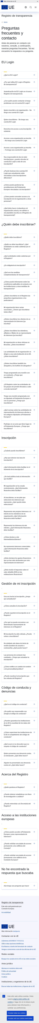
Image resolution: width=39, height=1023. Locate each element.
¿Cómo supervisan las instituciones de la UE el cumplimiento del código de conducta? (18, 735)
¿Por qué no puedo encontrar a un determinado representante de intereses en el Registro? (16, 625)
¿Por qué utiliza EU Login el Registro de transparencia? (17, 83)
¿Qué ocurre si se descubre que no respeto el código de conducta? (16, 745)
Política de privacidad (9, 971)
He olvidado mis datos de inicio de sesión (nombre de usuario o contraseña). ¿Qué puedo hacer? (16, 646)
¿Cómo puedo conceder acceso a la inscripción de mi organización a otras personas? (17, 199)
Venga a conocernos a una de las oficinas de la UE (19, 949)
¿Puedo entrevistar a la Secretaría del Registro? (17, 805)
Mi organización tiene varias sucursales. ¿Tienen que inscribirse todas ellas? (16, 310)
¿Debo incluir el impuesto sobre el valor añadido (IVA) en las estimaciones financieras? (16, 572)
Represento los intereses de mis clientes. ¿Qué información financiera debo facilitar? (17, 528)
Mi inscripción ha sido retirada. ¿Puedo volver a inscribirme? (18, 635)
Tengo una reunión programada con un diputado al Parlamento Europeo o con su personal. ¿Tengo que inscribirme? (17, 399)
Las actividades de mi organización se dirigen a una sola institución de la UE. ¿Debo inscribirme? (17, 354)
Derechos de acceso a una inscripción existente (17, 130)
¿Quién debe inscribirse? (13, 237)
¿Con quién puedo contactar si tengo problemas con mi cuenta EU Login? (17, 102)
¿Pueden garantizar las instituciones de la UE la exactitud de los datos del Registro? (17, 723)
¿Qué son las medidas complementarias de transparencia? (17, 274)
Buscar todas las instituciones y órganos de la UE (18, 986)
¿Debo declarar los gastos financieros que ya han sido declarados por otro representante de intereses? (17, 560)
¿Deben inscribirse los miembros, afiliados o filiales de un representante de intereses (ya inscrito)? (17, 333)
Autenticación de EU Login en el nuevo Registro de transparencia (18, 93)
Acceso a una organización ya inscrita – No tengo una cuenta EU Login (17, 139)
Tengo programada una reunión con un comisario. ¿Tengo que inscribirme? (17, 375)
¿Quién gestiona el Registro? (14, 787)
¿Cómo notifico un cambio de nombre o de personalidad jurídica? (17, 668)
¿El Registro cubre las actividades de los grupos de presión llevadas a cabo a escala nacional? (17, 387)
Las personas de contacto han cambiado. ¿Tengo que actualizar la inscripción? (16, 657)
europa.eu (16, 931)
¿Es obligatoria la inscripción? (15, 265)
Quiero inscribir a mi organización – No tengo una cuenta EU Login (18, 111)
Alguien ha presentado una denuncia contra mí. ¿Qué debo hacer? (17, 764)
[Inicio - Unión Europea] (12, 7)
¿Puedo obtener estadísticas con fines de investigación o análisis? (17, 795)
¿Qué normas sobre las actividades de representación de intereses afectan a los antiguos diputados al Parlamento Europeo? (17, 413)
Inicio (5, 22)
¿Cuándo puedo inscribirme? (14, 451)
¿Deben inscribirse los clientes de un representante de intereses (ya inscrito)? (17, 321)
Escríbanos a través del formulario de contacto (17, 946)
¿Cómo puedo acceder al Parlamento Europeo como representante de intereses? (17, 834)
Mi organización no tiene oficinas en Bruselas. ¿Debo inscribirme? (17, 343)
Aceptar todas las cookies (16, 1013)
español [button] (25, 7)
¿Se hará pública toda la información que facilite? (17, 478)
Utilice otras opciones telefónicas (13, 943)
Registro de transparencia (12, 902)
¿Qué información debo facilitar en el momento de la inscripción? (17, 468)
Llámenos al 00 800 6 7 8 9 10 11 (13, 941)
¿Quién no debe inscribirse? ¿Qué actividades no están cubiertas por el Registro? (17, 247)
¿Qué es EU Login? (11, 75)
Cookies (4, 977)
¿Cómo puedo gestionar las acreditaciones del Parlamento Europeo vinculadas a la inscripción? (17, 187)
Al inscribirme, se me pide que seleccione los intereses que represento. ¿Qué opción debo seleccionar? (15, 501)
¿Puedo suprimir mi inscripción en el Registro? (17, 614)
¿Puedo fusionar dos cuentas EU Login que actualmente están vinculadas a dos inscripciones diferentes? (16, 174)
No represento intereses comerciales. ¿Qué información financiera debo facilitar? (17, 549)
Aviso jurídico (6, 974)
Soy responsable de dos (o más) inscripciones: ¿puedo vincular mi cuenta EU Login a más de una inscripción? (16, 160)
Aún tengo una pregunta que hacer (16, 886)
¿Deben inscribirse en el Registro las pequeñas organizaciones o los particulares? (17, 298)
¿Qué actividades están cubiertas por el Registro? (17, 257)
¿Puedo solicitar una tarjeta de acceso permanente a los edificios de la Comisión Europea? (17, 857)
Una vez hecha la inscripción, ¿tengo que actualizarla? (17, 598)
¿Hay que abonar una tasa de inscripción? (14, 459)
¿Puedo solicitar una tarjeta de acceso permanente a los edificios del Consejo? (17, 846)
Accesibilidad (6, 912)
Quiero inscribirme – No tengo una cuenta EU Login (16, 121)
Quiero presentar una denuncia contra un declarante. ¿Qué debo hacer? (17, 755)
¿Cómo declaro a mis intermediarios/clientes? (12, 538)
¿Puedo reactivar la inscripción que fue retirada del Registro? (16, 677)
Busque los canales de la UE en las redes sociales (19, 959)
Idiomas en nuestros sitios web (12, 968)
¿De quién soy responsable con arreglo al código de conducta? (15, 712)
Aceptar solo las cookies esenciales (20, 1018)
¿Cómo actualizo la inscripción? (15, 606)
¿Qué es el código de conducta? (15, 704)
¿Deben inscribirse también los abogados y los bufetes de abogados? (17, 365)
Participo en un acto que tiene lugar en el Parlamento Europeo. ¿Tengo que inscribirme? (17, 426)
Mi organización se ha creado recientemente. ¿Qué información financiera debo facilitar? (16, 488)
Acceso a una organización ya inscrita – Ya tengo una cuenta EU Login (17, 149)
